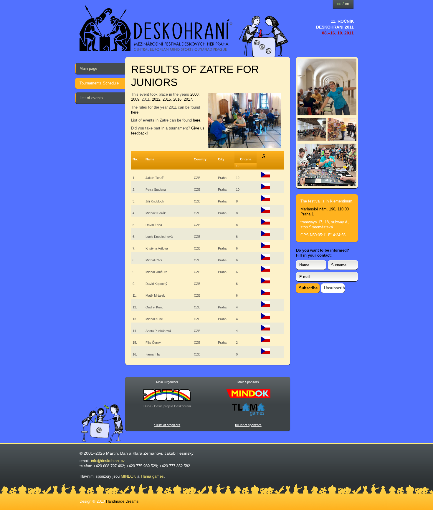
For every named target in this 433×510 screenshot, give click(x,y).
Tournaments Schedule (99, 83)
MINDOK (128, 476)
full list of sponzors (248, 425)
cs (339, 3)
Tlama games (152, 476)
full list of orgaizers (167, 425)
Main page (88, 68)
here (134, 112)
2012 (156, 99)
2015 (167, 99)
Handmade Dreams (122, 501)
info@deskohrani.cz (108, 460)
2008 (194, 94)
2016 (177, 99)
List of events (91, 98)
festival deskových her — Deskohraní (156, 28)
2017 (188, 99)
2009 (135, 99)
